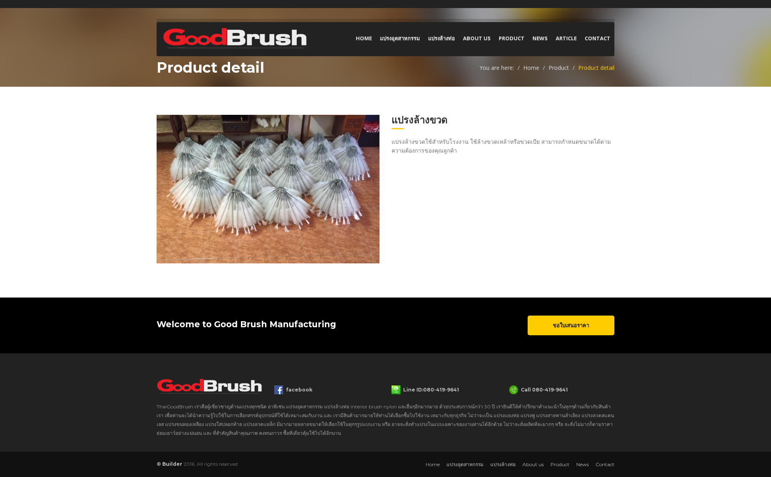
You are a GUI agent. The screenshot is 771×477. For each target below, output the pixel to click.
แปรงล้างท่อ (441, 38)
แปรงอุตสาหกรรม (400, 38)
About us (477, 38)
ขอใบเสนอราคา (571, 325)
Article (566, 38)
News (540, 38)
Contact (597, 38)
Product (511, 38)
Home (364, 38)
